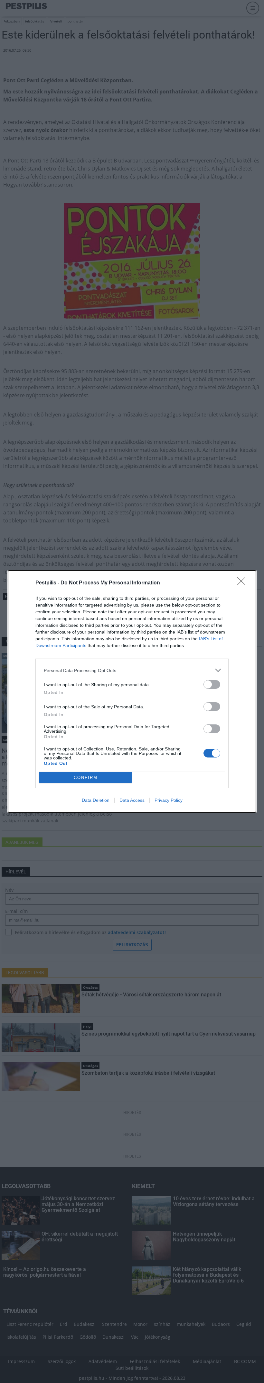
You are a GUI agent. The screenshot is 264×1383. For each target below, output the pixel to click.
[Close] (243, 583)
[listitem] (132, 670)
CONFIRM (86, 777)
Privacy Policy (169, 800)
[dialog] (132, 691)
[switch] (211, 684)
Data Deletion (95, 800)
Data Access (132, 800)
